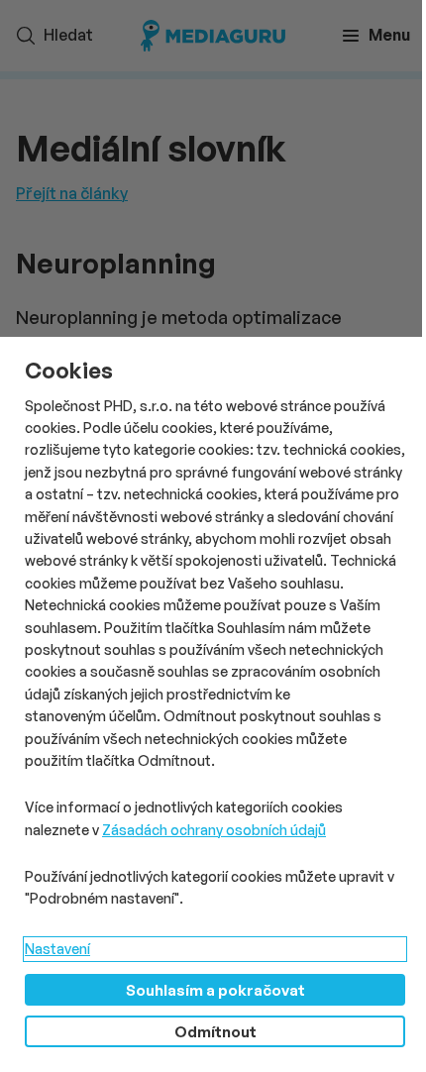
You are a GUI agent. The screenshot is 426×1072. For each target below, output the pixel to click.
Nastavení (57, 948)
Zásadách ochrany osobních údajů (214, 829)
